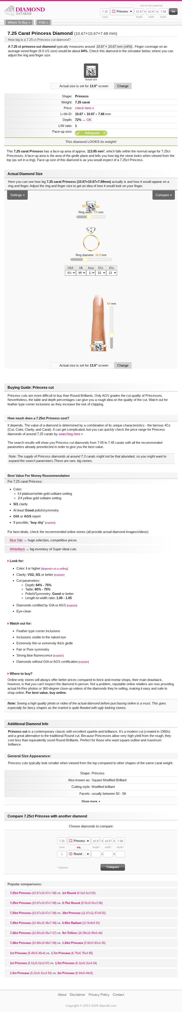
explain (50, 522)
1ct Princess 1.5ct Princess (53, 963)
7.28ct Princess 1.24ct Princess (57, 943)
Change (123, 86)
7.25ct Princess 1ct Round (52, 893)
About (62, 994)
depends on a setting (54, 568)
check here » (84, 108)
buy (19, 22)
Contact (118, 994)
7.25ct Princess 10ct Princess (58, 913)
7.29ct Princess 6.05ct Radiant (55, 923)
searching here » (71, 434)
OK (89, 120)
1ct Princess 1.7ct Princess (51, 953)
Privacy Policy (99, 994)
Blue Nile (16, 540)
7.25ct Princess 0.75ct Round (56, 903)
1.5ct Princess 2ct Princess (51, 973)
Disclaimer (77, 994)
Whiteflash (17, 549)
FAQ (43, 22)
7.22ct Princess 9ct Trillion (56, 933)
